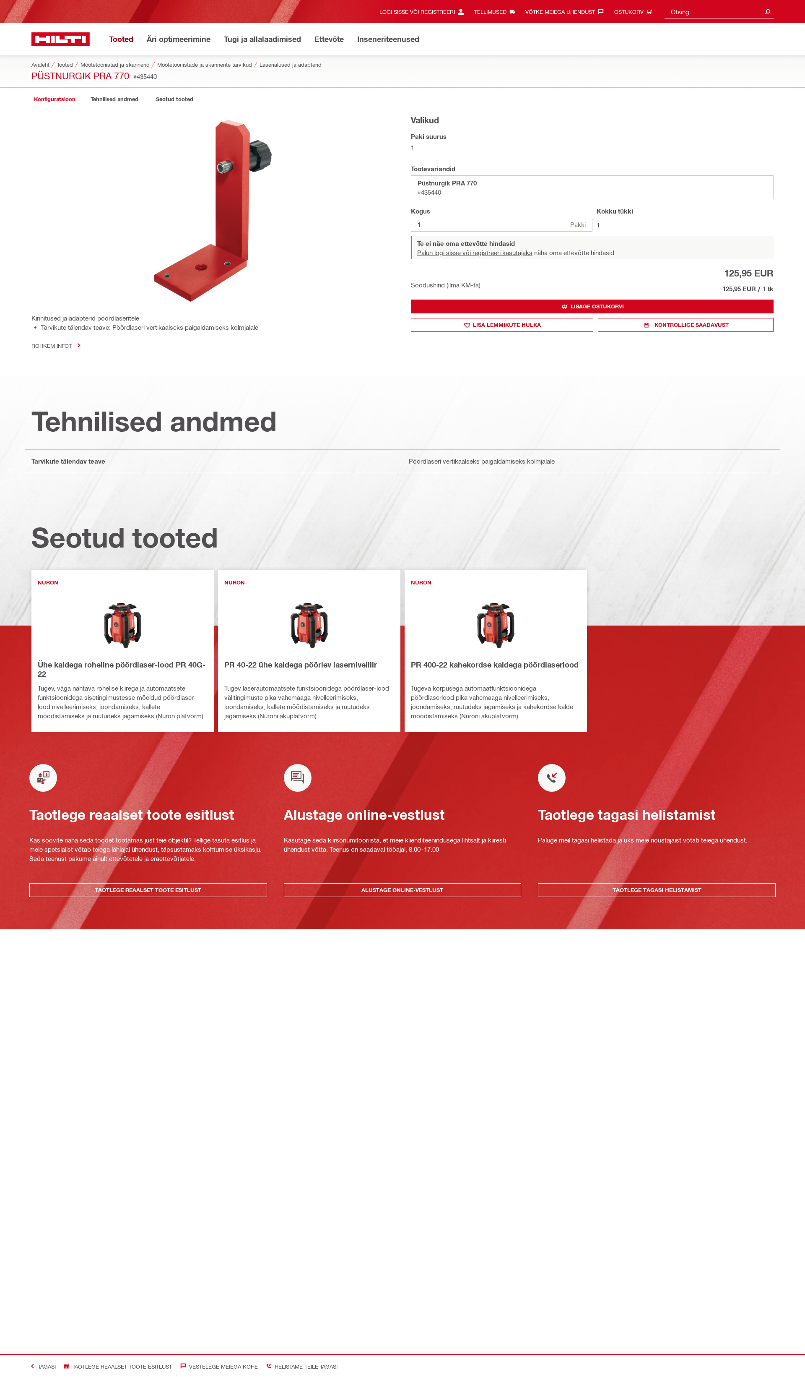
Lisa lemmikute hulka (507, 324)
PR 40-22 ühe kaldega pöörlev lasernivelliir (300, 664)
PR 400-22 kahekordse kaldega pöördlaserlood (495, 664)
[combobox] (719, 11)
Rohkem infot (51, 345)
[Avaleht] (60, 39)
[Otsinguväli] (767, 11)
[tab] (54, 99)
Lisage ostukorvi (597, 306)
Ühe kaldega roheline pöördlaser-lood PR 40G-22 (121, 669)
